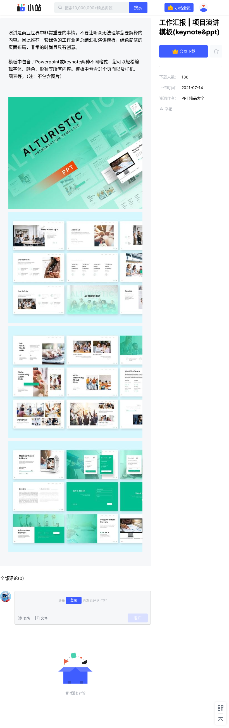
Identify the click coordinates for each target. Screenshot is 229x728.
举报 (169, 109)
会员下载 (187, 51)
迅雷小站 (29, 7)
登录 (73, 600)
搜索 (138, 7)
